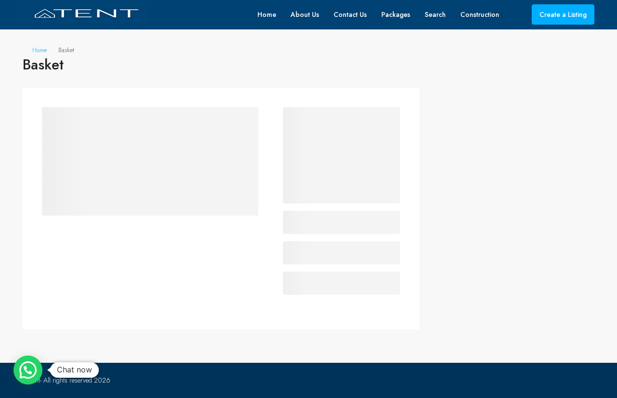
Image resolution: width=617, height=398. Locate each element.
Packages (395, 14)
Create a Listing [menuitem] (563, 14)
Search (435, 14)
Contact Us (350, 14)
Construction (479, 14)
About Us (305, 14)
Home (266, 14)
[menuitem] (517, 14)
